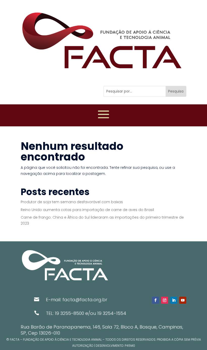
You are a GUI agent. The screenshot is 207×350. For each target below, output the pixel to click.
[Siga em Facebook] (155, 300)
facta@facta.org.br (84, 299)
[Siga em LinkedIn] (173, 300)
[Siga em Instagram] (164, 300)
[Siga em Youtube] (182, 300)
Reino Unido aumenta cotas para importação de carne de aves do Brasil (87, 209)
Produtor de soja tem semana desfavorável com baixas (72, 201)
